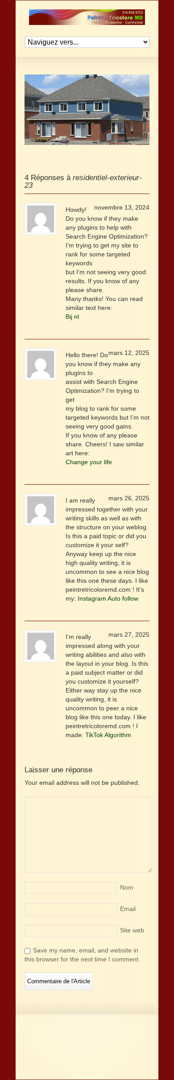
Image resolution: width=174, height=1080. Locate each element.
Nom (126, 887)
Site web (132, 930)
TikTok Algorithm (108, 734)
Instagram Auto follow (108, 598)
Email (128, 908)
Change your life (89, 462)
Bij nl (72, 316)
